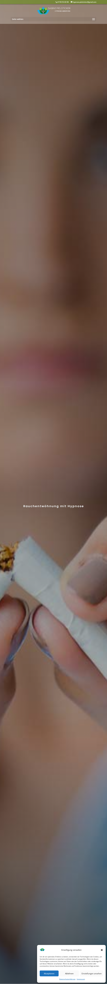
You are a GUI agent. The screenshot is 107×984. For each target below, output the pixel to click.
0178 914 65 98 (63, 2)
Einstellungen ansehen (92, 973)
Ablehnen (69, 973)
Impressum (81, 979)
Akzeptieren (49, 973)
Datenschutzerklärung (67, 979)
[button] (101, 950)
